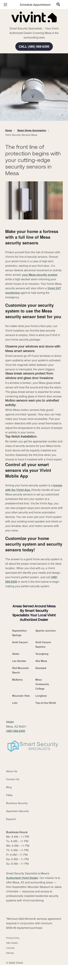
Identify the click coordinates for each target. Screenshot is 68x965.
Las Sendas (19, 661)
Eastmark (40, 668)
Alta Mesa (41, 661)
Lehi (14, 702)
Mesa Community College (42, 684)
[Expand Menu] (37, 24)
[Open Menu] (5, 5)
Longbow (41, 695)
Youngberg (41, 653)
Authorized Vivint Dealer (22, 878)
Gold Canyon (20, 642)
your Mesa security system (39, 275)
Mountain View (21, 695)
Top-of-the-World (45, 702)
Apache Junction (45, 630)
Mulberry (17, 679)
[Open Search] (58, 4)
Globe (15, 653)
